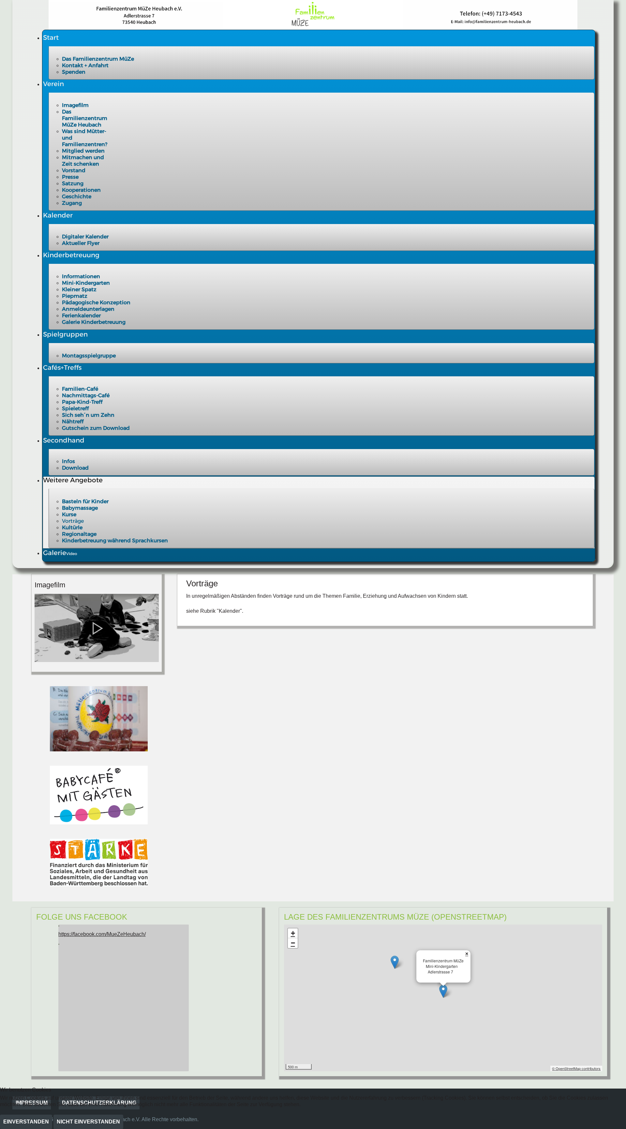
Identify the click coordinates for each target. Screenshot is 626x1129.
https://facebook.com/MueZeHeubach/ (102, 934)
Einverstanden (26, 1121)
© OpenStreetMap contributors (576, 1068)
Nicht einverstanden (88, 1121)
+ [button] (293, 933)
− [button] (293, 943)
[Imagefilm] (96, 627)
